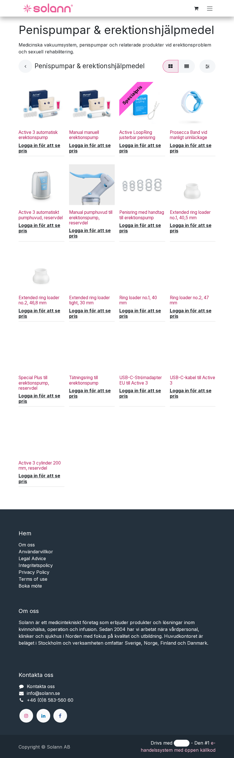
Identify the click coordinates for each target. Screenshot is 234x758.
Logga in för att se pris (39, 148)
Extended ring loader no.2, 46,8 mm (39, 300)
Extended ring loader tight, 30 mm (89, 300)
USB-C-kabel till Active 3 (192, 380)
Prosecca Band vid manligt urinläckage (188, 135)
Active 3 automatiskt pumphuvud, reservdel (41, 215)
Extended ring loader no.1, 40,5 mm (190, 215)
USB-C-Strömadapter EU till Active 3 (140, 380)
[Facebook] (60, 716)
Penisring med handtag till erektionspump (141, 215)
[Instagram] (26, 716)
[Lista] (186, 66)
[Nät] (170, 66)
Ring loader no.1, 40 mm (138, 300)
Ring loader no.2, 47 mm (189, 300)
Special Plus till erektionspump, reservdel (34, 383)
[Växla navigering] (209, 8)
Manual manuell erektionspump (84, 135)
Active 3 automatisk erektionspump (38, 135)
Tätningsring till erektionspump (83, 380)
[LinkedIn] (43, 716)
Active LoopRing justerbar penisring (137, 135)
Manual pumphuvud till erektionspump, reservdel (90, 217)
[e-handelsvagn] (196, 8)
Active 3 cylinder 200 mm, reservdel (40, 465)
